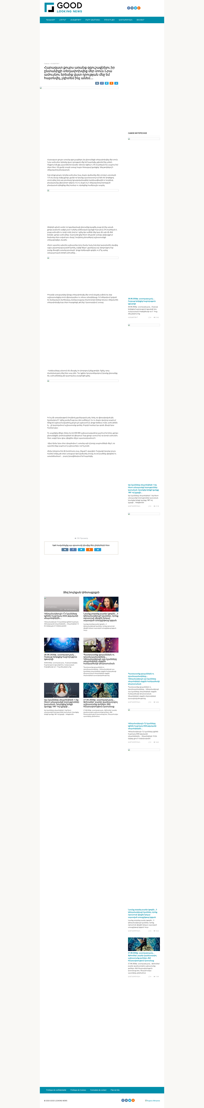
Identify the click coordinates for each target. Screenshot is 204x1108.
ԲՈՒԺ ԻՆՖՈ (109, 20)
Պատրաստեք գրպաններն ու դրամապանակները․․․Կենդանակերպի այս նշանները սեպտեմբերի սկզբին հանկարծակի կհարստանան (100, 659)
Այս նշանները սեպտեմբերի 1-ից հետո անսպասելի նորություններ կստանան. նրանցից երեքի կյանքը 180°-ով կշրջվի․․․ (61, 703)
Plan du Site (115, 1090)
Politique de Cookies (78, 1090)
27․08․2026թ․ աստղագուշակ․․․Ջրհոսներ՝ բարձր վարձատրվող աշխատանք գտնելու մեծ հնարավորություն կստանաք (100, 703)
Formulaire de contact (98, 1090)
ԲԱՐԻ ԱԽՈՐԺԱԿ (93, 20)
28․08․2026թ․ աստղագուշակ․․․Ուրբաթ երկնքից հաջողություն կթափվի (60, 656)
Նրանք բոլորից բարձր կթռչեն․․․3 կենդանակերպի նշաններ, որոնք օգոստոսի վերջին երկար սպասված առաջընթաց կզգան (100, 617)
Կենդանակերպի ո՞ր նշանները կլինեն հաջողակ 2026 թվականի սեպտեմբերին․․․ (61, 615)
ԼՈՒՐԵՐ (62, 20)
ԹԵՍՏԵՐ (140, 20)
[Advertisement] (102, 41)
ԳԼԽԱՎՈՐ (50, 20)
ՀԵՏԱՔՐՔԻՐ (75, 20)
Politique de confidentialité (56, 1090)
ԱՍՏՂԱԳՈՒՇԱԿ (125, 20)
